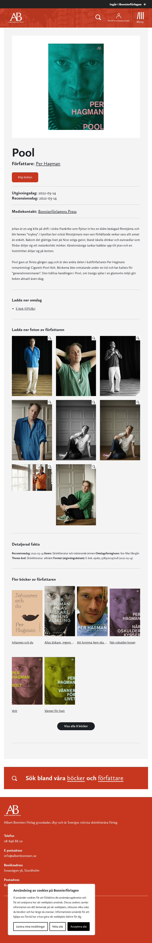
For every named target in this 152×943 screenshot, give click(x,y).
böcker (76, 778)
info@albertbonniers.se (20, 856)
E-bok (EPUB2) (25, 309)
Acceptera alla (78, 926)
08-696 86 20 (13, 841)
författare (111, 778)
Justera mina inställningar (30, 926)
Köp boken (25, 177)
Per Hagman (48, 163)
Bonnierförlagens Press (57, 211)
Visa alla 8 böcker (76, 726)
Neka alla (57, 926)
